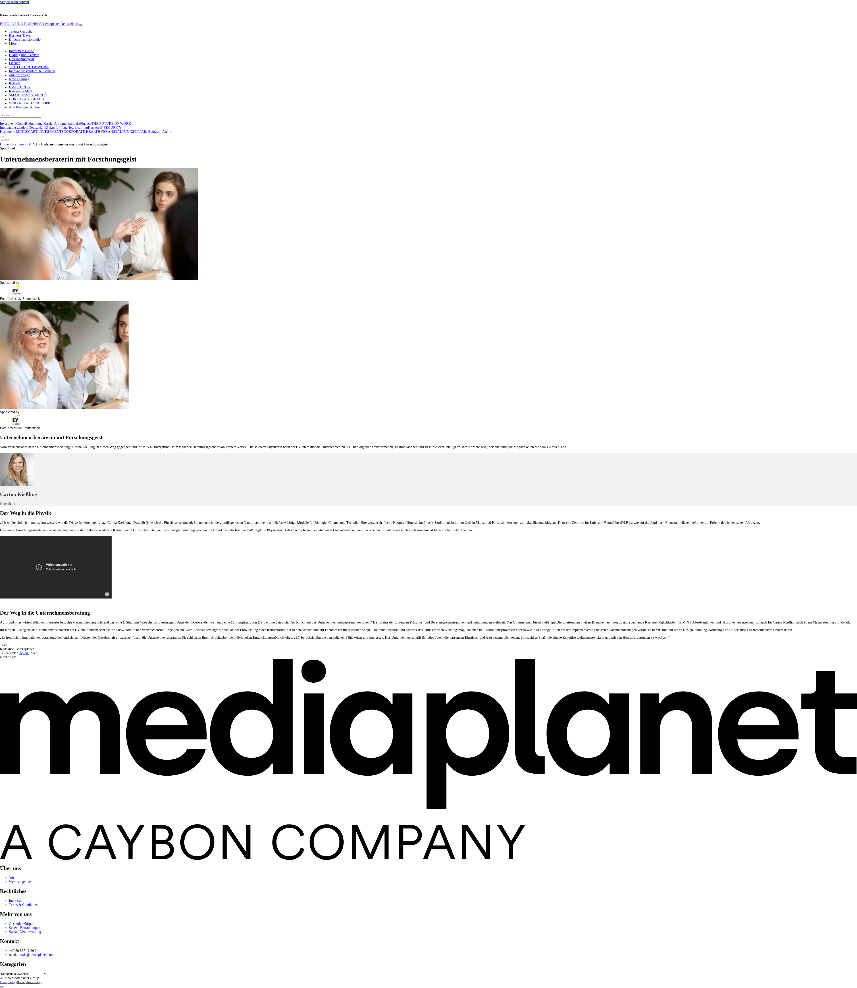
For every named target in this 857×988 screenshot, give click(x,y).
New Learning (19, 79)
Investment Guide (21, 51)
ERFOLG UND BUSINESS (39, 24)
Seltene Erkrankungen (24, 928)
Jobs (12, 878)
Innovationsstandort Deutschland (32, 71)
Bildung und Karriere (24, 55)
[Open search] (2, 120)
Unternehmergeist (21, 59)
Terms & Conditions (23, 905)
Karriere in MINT (21, 91)
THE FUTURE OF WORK (29, 67)
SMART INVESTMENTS (28, 95)
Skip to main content (14, 2)
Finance (14, 63)
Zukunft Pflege (19, 75)
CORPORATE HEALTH (27, 99)
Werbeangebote (20, 882)
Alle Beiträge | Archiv (24, 107)
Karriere (15, 83)
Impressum (16, 901)
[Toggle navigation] (81, 25)
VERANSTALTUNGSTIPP (29, 103)
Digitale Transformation (25, 39)
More (13, 43)
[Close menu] (2, 136)
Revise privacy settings (29, 982)
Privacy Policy (7, 982)
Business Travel (20, 35)
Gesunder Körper (21, 924)
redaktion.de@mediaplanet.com (31, 955)
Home (4, 144)
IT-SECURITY (20, 87)
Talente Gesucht (20, 31)
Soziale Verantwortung (25, 932)
